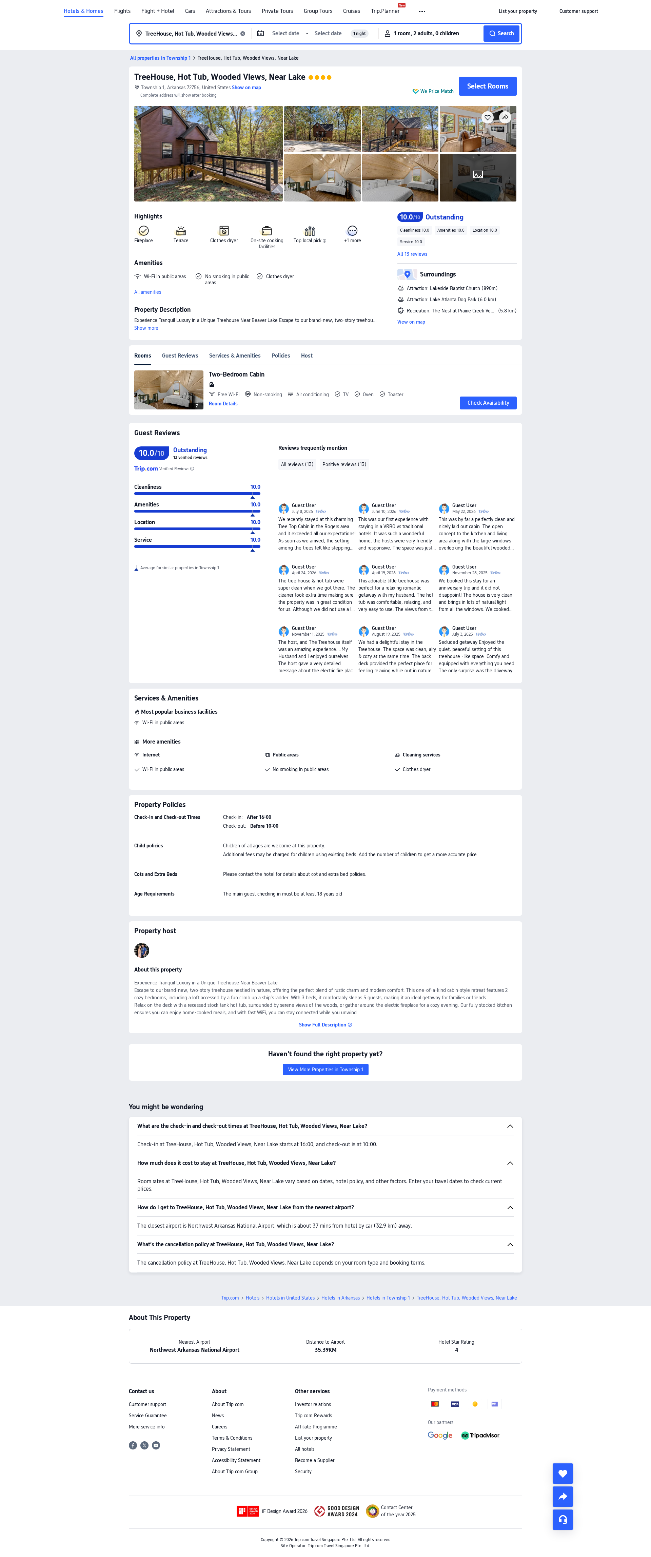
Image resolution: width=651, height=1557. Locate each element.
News (218, 1415)
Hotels (252, 1298)
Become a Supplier (314, 1460)
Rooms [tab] (142, 355)
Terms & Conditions (232, 1438)
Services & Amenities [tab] (235, 355)
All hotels (304, 1449)
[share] (563, 1496)
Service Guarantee (148, 1415)
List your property (313, 1438)
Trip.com (230, 1298)
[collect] (563, 1473)
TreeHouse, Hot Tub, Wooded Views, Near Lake (219, 77)
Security (303, 1471)
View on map (411, 322)
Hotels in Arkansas (340, 1298)
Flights (122, 11)
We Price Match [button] (437, 91)
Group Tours (318, 11)
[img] (208, 153)
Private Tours (277, 11)
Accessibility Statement (236, 1460)
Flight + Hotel (157, 11)
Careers (219, 1426)
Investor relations (313, 1404)
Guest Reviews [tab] (180, 355)
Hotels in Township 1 (388, 1298)
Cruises (351, 11)
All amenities (147, 292)
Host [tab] (307, 355)
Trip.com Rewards (313, 1415)
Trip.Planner (385, 11)
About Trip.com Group (235, 1471)
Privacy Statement (231, 1449)
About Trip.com (228, 1404)
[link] (517, 11)
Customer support (147, 1404)
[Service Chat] (563, 1520)
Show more (146, 328)
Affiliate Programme (316, 1426)
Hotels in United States (290, 1298)
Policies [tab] (281, 355)
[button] (422, 11)
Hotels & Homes (83, 11)
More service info (147, 1426)
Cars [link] (190, 11)
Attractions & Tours (228, 11)
